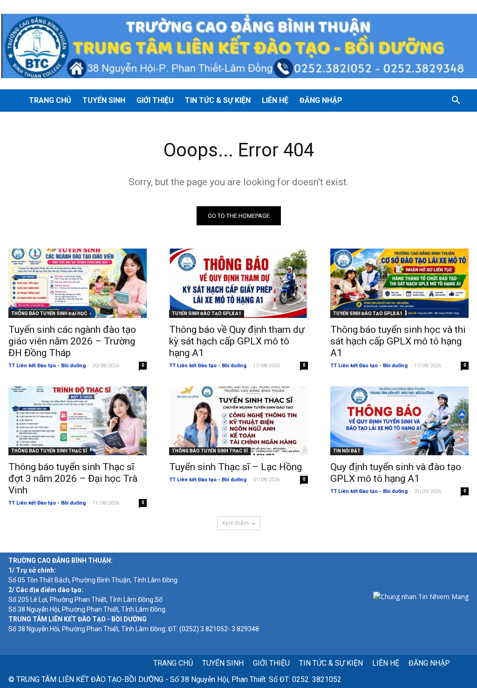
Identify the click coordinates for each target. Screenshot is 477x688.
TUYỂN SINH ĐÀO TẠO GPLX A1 (206, 313)
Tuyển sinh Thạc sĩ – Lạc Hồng (235, 466)
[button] (455, 101)
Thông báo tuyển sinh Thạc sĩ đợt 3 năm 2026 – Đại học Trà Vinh (72, 478)
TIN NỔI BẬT (347, 450)
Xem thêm (235, 523)
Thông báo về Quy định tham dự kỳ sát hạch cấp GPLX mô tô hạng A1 (237, 341)
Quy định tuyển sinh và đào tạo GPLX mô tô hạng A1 (395, 472)
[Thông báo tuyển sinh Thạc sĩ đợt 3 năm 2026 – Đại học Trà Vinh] (77, 421)
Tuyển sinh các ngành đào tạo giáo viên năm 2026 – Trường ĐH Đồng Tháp (72, 341)
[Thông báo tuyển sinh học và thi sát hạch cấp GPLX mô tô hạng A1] (399, 283)
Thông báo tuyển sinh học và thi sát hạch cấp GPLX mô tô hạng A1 (398, 341)
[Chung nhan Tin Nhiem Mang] (421, 596)
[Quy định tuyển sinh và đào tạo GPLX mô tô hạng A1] (399, 421)
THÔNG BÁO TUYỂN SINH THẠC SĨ (49, 450)
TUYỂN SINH (103, 100)
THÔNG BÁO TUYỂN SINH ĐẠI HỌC (49, 313)
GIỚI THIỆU (155, 100)
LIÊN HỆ (275, 100)
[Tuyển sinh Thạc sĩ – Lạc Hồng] (238, 421)
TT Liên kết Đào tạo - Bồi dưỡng (47, 366)
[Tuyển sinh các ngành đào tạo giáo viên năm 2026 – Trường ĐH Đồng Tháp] (77, 283)
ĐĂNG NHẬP (321, 100)
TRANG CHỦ (50, 100)
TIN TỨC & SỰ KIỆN (218, 100)
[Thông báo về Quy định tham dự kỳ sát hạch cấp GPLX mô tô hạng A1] (238, 283)
